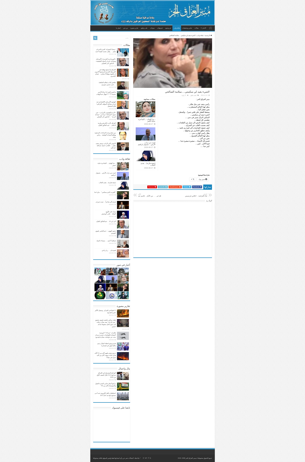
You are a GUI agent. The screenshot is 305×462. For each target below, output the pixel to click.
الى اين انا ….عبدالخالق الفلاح (106, 221)
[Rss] (150, 458)
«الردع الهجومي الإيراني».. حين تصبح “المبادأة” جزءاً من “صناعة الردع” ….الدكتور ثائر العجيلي (105, 115)
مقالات (196, 28)
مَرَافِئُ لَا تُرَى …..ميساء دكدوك (106, 241)
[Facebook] (148, 458)
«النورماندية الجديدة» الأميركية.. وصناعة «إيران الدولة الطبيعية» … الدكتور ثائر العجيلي (105, 61)
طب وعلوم (144, 28)
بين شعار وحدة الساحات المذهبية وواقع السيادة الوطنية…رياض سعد (105, 135)
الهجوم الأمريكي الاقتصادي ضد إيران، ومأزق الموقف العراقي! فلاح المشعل (106, 104)
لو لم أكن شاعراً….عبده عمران (106, 202)
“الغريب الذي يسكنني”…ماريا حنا (105, 192)
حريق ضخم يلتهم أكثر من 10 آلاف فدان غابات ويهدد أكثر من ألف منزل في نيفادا (105, 355)
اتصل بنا (118, 28)
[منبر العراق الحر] (152, 12)
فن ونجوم (168, 28)
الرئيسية (210, 27)
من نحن (125, 28)
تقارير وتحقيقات (187, 28)
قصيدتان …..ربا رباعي (109, 250)
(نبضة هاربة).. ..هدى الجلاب (148, 164)
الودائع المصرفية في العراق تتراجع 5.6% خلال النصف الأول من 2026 (106, 375)
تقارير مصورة (134, 28)
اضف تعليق (193, 95)
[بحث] (95, 38)
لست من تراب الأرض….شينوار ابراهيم (146, 143)
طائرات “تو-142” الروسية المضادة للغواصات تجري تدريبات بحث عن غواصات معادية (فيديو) (105, 335)
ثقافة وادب (177, 28)
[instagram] (144, 458)
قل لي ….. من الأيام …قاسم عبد (149, 195)
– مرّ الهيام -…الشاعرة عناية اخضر (146, 120)
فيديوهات (160, 28)
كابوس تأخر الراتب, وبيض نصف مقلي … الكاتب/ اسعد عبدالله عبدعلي (106, 146)
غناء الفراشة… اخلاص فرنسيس (196, 195)
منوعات (152, 28)
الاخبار (204, 28)
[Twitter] (146, 458)
